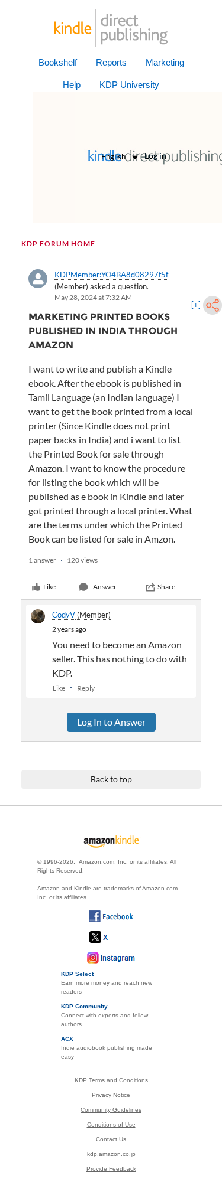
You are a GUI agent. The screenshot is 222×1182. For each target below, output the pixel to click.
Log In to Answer (111, 721)
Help (72, 85)
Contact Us (111, 1139)
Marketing (165, 62)
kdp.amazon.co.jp (111, 1154)
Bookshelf (57, 62)
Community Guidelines (111, 1109)
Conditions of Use (111, 1124)
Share (166, 586)
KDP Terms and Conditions (111, 1080)
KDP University (129, 85)
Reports (111, 62)
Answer (105, 586)
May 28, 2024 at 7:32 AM (93, 297)
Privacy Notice (111, 1095)
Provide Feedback (111, 1168)
